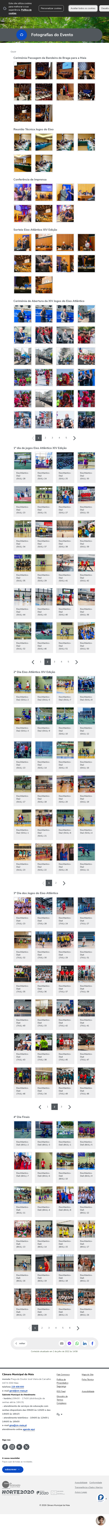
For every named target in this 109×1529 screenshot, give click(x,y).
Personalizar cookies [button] (51, 8)
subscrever (10, 1469)
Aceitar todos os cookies (83, 8)
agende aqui (29, 1429)
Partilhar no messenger (69, 1343)
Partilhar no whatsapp (77, 1343)
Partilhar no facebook (92, 1343)
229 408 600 (17, 1386)
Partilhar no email (62, 1343)
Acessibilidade (81, 1482)
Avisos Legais (81, 1492)
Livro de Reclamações (11, 1484)
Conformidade (95, 1482)
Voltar (22, 1343)
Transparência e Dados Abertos (89, 1487)
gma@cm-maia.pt (18, 1425)
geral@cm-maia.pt (18, 1390)
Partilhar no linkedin (85, 1343)
